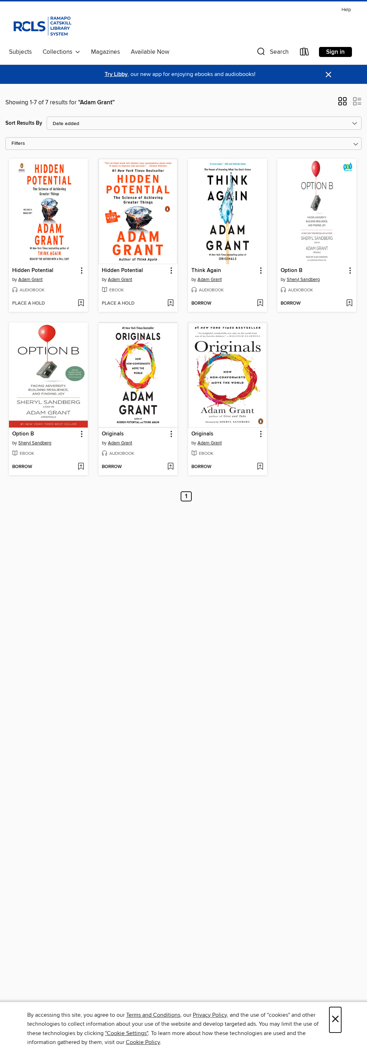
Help (346, 10)
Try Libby (116, 74)
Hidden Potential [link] (32, 270)
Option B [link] (291, 270)
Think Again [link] (206, 270)
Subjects (20, 52)
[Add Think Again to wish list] (260, 303)
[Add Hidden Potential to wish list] (80, 303)
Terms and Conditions (153, 1015)
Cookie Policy (143, 1042)
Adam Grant (30, 279)
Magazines (105, 52)
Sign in (335, 52)
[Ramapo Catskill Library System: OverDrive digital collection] (42, 25)
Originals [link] (113, 434)
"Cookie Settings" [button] (126, 1033)
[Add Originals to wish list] (170, 467)
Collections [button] (59, 52)
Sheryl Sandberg (303, 279)
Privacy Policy (210, 1015)
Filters (18, 143)
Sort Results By (23, 123)
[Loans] (304, 53)
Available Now (150, 52)
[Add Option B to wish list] (349, 303)
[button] (272, 53)
